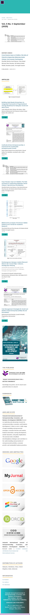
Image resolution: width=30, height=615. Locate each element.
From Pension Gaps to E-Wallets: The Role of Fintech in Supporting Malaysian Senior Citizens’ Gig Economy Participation (15, 57)
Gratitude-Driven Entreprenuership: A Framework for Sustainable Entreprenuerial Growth (13, 146)
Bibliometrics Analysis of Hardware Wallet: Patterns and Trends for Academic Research (15, 224)
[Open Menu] (2, 2)
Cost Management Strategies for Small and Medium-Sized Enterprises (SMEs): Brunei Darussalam (15, 310)
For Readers (5, 579)
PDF (5, 117)
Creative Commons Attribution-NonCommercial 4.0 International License (15, 551)
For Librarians (6, 584)
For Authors (5, 582)
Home (3, 17)
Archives (9, 17)
